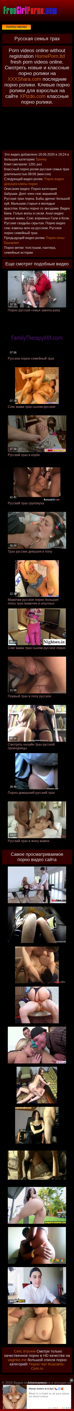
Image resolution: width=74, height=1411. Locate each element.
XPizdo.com (33, 96)
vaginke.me (17, 1360)
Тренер (41, 159)
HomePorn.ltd (50, 56)
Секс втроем (25, 1351)
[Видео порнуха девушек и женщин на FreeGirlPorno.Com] (30, 10)
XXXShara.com (24, 79)
